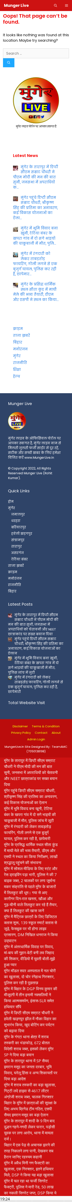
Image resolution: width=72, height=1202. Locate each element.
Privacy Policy (21, 733)
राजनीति (20, 362)
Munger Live (16, 5)
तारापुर (16, 546)
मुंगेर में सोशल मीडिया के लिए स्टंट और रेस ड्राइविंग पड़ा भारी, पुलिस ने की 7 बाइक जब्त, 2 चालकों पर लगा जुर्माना (30, 874)
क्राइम (18, 328)
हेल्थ (16, 376)
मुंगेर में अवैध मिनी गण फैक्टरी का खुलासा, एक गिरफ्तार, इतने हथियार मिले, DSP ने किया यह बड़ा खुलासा (29, 1169)
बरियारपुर (18, 527)
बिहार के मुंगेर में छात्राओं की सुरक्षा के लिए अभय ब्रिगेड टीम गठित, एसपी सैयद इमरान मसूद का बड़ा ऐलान (30, 1109)
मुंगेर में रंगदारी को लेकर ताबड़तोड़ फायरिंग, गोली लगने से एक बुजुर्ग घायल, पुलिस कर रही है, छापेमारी (27, 832)
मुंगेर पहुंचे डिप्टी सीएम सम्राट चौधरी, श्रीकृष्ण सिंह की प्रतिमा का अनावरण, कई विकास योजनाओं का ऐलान (31, 796)
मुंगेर (17, 356)
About (56, 733)
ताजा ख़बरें (21, 335)
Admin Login (36, 739)
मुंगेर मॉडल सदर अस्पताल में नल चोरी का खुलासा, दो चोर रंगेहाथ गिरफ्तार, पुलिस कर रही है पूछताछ (30, 976)
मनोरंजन (20, 349)
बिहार (17, 342)
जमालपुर (18, 514)
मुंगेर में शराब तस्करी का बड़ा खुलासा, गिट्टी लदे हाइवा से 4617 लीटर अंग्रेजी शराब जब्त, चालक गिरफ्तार (30, 1090)
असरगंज (17, 553)
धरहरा (15, 521)
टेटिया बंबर (19, 559)
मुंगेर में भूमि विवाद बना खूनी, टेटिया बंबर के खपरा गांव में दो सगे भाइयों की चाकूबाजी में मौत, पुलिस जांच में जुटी (30, 814)
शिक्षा (17, 369)
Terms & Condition (46, 726)
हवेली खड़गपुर (21, 533)
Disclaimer (20, 726)
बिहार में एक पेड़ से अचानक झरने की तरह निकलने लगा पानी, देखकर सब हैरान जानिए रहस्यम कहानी (29, 1151)
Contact (41, 733)
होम (11, 501)
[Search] (8, 62)
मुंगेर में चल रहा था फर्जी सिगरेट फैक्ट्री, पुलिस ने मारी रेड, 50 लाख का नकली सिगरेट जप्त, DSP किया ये (30, 1187)
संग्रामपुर (17, 540)
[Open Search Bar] (55, 5)
